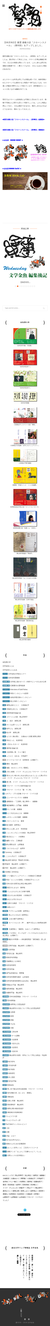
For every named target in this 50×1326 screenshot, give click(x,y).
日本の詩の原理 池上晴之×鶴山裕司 (17, 883)
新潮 (8, 1016)
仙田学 (18, 1184)
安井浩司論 (8, 969)
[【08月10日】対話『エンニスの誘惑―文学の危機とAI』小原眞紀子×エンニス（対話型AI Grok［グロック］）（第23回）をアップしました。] (25, 256)
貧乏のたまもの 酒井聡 (14, 887)
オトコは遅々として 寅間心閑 (16, 725)
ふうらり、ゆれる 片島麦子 (15, 756)
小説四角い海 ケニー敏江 (14, 752)
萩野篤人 (33, 1191)
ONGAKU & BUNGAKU (12, 1112)
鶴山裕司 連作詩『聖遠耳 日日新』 (16, 860)
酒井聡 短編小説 (10, 748)
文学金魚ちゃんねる (10, 670)
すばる (9, 1024)
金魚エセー (9, 907)
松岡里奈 (12, 1194)
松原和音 (20, 1194)
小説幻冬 (10, 1051)
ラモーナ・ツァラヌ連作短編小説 (17, 786)
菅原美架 (11, 1184)
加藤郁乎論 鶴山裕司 (12, 992)
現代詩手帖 (9, 1081)
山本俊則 (22, 1197)
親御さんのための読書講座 (14, 1144)
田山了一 (30, 1188)
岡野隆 (23, 1178)
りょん (5, 1200)
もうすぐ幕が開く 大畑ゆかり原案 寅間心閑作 (22, 736)
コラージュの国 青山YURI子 (15, 717)
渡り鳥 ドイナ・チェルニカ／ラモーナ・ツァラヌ (23, 782)
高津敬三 (33, 1184)
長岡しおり (25, 1191)
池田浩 (35, 1175)
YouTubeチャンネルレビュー (15, 1124)
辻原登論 (9, 949)
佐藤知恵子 (38, 1181)
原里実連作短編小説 (12, 713)
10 (34, 286)
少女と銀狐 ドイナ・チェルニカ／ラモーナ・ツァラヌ (25, 771)
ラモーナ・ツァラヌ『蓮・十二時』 (17, 790)
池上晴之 (28, 1175)
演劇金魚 (8, 1097)
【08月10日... (25, 282)
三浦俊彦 (29, 1194)
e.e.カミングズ (8, 1175)
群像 (8, 1020)
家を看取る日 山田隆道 (13, 844)
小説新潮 (10, 1039)
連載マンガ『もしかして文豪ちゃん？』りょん (22, 1151)
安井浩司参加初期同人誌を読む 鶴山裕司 (20, 981)
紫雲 (4, 1184)
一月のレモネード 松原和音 (15, 744)
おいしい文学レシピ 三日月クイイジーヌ (20, 1147)
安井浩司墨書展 (11, 678)
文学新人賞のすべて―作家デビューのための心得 (24, 681)
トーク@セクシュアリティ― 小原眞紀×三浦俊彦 (22, 876)
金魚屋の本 (7, 662)
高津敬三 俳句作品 (10, 872)
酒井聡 (29, 1181)
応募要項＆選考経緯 (14, 685)
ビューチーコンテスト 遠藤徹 (15, 797)
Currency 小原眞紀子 (12, 852)
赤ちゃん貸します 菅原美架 (15, 829)
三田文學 (10, 1032)
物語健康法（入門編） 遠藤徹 (15, 805)
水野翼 (36, 1194)
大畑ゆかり (15, 1178)
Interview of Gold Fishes (15, 689)
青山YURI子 (19, 1175)
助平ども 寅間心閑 (12, 728)
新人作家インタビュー (15, 701)
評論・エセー (9, 1136)
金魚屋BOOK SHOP (21, 1313)
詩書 (6, 1132)
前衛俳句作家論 (10, 957)
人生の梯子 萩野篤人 (13, 919)
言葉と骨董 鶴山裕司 (13, 1101)
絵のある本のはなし (12, 1140)
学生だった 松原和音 (13, 740)
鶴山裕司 (38, 1188)
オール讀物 (11, 1035)
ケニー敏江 (13, 1181)
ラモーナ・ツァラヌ (34, 1197)
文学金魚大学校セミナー (14, 674)
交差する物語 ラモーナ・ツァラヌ (18, 903)
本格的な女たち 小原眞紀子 (15, 709)
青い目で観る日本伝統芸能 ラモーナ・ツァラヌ (23, 1089)
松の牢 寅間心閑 (11, 732)
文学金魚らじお (8, 666)
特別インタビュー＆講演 (15, 693)
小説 (6, 1128)
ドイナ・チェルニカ (10, 1188)
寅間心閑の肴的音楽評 (13, 1108)
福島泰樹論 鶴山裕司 (12, 989)
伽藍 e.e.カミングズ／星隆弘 (15, 768)
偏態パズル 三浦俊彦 (12, 840)
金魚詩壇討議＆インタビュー (17, 697)
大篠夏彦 (6, 1178)
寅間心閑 (16, 1191)
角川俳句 (9, 1061)
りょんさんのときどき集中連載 (16, 891)
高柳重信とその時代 (12, 961)
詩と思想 (9, 1077)
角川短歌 (9, 1069)
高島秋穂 (25, 1184)
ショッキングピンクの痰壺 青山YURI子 (19, 833)
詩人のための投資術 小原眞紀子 (17, 895)
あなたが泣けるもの (12, 899)
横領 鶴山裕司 (10, 764)
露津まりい (7, 1191)
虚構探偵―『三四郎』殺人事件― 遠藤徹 (20, 801)
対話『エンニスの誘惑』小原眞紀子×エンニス (21, 880)
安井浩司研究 (9, 965)
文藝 (8, 1028)
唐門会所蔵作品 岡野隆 (13, 973)
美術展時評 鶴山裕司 (13, 1104)
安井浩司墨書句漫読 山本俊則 (16, 977)
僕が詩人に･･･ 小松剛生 (14, 837)
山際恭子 (6, 1197)
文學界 (9, 1012)
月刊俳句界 (9, 1065)
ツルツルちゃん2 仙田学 (14, 848)
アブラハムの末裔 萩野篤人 (16, 911)
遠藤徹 (42, 1175)
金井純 (5, 1181)
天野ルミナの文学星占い (14, 1155)
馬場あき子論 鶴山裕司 (13, 985)
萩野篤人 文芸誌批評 (14, 1004)
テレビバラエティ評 (11, 1120)
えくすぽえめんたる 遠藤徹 (15, 813)
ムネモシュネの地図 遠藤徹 (15, 817)
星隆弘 (5, 1194)
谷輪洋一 (22, 1188)
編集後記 (25, 38)
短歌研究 (9, 1073)
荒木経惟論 (9, 1000)
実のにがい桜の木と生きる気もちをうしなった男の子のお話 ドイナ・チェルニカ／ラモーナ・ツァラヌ (25, 776)
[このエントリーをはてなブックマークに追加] (25, 1210)
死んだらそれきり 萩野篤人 (15, 915)
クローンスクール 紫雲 (13, 821)
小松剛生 (22, 1181)
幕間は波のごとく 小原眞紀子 (16, 705)
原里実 (41, 1191)
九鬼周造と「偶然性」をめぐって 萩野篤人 (24, 929)
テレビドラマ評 (10, 1116)
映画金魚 (8, 1085)
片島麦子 (40, 1178)
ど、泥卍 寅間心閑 (12, 721)
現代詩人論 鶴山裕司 (12, 953)
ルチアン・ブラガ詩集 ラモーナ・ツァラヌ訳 (20, 793)
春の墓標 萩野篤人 (12, 825)
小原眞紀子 (31, 1178)
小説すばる (11, 1043)
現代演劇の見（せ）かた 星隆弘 (17, 1093)
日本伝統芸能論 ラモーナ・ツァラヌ (20, 996)
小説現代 (10, 1047)
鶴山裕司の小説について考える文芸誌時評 (21, 1008)
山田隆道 (14, 1197)
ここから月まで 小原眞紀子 (14, 856)
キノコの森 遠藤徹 (12, 809)
